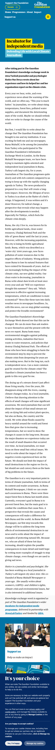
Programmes (18, 12)
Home (8, 12)
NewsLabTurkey (13, 613)
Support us (10, 17)
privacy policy (35, 709)
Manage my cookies (35, 743)
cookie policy (10, 712)
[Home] (42, 5)
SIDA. (41, 613)
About (30, 12)
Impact (37, 12)
